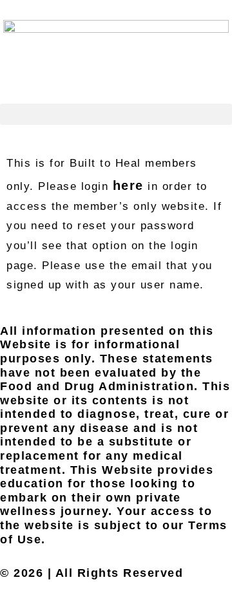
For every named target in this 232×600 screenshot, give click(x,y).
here (128, 185)
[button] (116, 114)
